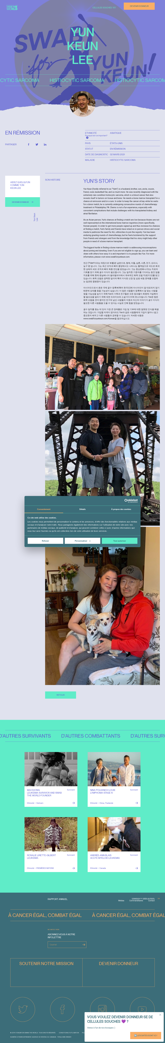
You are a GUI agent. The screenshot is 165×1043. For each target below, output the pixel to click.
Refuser (45, 541)
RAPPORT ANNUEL (58, 899)
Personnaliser (81, 541)
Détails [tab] (82, 509)
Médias (121, 901)
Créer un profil (149, 898)
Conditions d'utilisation (69, 1032)
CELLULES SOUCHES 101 (104, 7)
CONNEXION (136, 898)
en (159, 898)
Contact (151, 901)
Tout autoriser (119, 541)
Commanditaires (136, 901)
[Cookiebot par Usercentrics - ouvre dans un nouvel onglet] (126, 501)
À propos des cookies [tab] (121, 509)
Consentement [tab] (43, 509)
